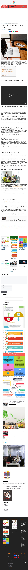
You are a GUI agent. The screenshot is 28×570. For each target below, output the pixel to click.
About (23, 555)
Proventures (6, 483)
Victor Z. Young (3, 29)
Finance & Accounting (23, 531)
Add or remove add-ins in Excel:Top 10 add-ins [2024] (16, 486)
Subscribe (24, 561)
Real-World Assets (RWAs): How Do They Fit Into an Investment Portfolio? (22, 265)
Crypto (21, 525)
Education (22, 529)
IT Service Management (24, 535)
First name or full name (7, 296)
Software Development (23, 545)
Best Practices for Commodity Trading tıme (8, 429)
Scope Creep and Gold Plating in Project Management (4, 248)
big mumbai (6, 486)
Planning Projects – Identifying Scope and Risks (8, 71)
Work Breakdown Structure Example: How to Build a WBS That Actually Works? (22, 248)
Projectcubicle (25, 560)
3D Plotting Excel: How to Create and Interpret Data (16, 488)
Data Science (6, 510)
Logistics (22, 538)
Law (21, 537)
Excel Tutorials (6, 509)
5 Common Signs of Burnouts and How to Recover (15, 439)
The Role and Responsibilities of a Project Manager (7, 68)
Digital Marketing (23, 528)
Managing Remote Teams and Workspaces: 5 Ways (13, 436)
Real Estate (22, 544)
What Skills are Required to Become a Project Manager (7, 70)
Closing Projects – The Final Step (7, 75)
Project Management (6, 506)
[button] (26, 21)
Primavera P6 (6, 505)
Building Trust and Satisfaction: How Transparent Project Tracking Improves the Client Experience (14, 270)
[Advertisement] (14, 14)
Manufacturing (22, 539)
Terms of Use (25, 562)
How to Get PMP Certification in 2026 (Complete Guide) (10, 352)
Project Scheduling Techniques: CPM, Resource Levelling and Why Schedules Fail (14, 400)
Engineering (22, 530)
